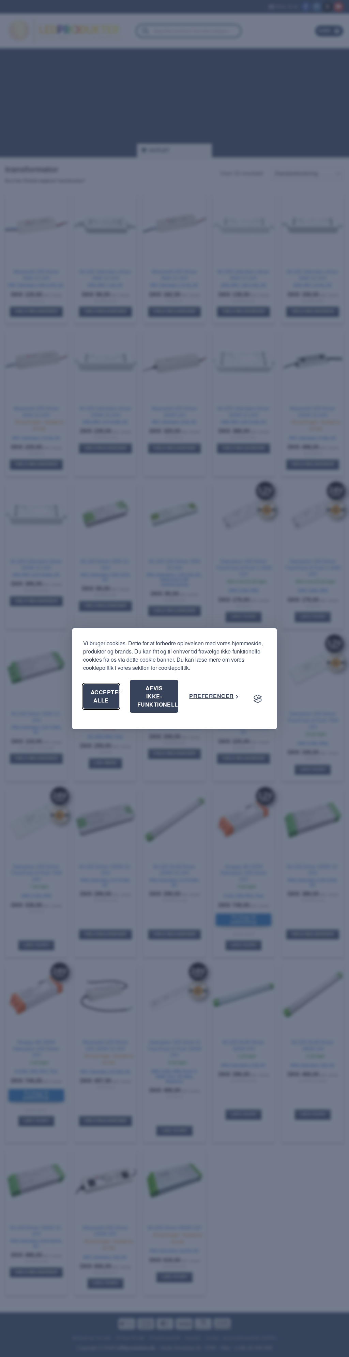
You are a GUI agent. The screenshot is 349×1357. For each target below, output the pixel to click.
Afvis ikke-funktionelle (158, 696)
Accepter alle (105, 696)
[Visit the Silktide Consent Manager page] (257, 699)
